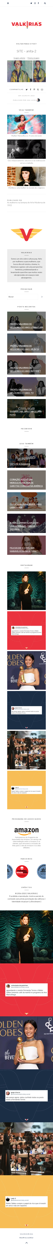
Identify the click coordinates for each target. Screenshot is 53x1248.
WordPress (23, 1237)
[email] (42, 89)
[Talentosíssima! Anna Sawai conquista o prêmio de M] (26, 670)
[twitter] (26, 89)
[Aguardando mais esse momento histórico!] (26, 630)
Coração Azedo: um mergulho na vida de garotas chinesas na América (26, 482)
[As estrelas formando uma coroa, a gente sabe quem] (26, 590)
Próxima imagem (33, 58)
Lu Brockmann (34, 901)
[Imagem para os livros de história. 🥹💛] (26, 750)
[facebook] (31, 89)
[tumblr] (38, 89)
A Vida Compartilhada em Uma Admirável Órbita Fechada (24, 525)
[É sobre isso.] (26, 790)
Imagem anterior (19, 58)
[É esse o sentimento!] (26, 710)
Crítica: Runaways (20, 464)
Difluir (31, 1237)
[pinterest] (34, 89)
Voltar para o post (26, 44)
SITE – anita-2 (26, 51)
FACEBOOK (26, 429)
